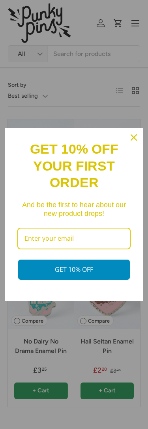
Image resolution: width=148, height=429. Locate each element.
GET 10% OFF (74, 269)
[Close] (133, 137)
